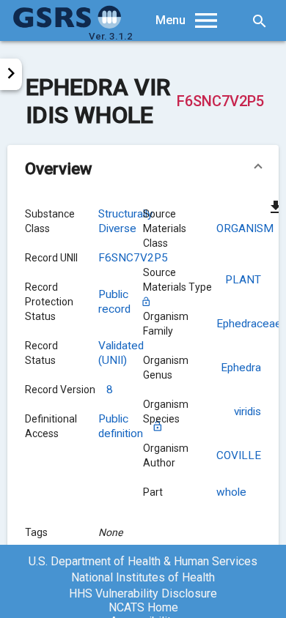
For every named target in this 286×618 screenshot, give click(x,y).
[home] (67, 25)
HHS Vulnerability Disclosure (143, 593)
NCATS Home (143, 607)
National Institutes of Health (143, 577)
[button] (143, 168)
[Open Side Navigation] (11, 74)
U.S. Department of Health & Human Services (143, 561)
